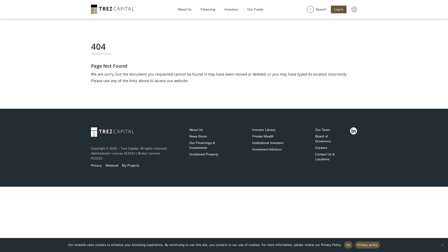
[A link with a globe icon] (354, 9)
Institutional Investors (268, 143)
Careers (321, 148)
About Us (196, 130)
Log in (338, 9)
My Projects (130, 165)
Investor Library (263, 130)
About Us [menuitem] (184, 9)
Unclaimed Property (203, 154)
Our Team (322, 130)
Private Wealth (263, 136)
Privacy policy (367, 245)
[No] (442, 245)
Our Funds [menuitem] (255, 9)
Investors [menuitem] (231, 9)
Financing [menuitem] (208, 9)
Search (321, 9)
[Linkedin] (353, 130)
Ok (348, 245)
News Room (198, 136)
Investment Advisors (267, 149)
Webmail (111, 165)
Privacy (96, 165)
